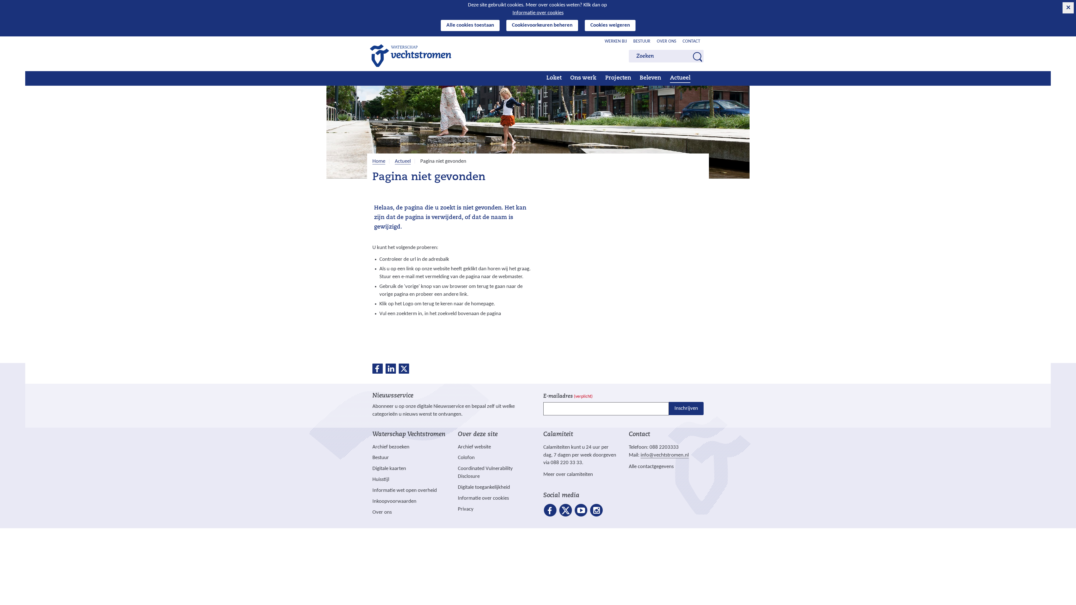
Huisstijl (380, 479)
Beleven (650, 78)
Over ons (666, 41)
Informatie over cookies (538, 13)
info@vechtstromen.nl (665, 455)
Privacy (466, 509)
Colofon (466, 457)
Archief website (474, 447)
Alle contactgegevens (651, 466)
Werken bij (616, 41)
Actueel (680, 78)
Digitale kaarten (389, 469)
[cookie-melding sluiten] (1068, 7)
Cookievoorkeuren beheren (542, 25)
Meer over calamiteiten (568, 474)
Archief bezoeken (390, 447)
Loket (554, 78)
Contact (691, 41)
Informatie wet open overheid (404, 491)
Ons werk (583, 78)
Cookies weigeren (610, 25)
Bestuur (641, 41)
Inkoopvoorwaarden (394, 501)
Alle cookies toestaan (470, 25)
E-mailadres (568, 396)
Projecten (618, 78)
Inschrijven (686, 408)
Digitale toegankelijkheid (484, 487)
